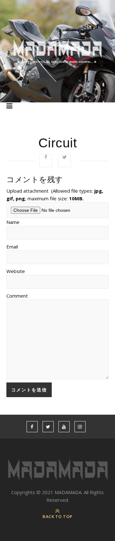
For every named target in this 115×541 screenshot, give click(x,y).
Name (12, 222)
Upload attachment (54, 195)
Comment (17, 296)
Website (15, 271)
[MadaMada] (57, 51)
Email (12, 246)
